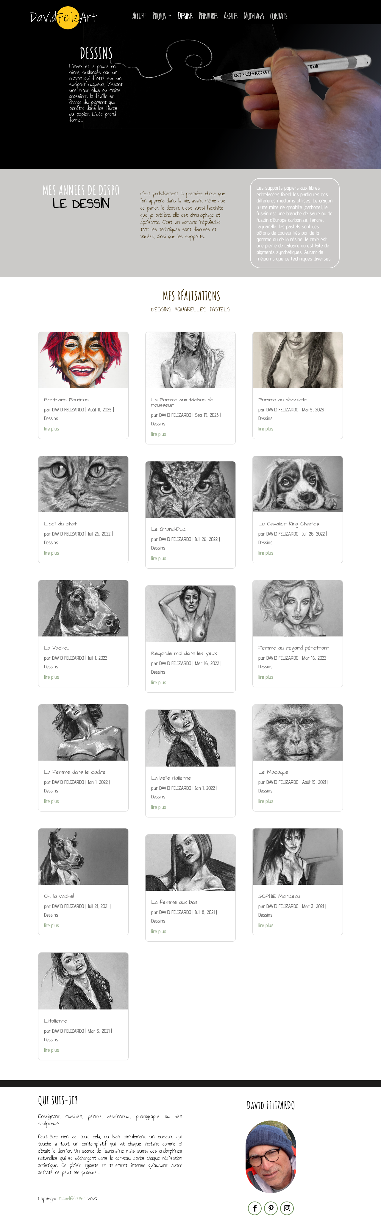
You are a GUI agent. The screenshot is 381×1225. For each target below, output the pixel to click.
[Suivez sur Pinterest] (271, 1208)
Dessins (185, 15)
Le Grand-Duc (168, 529)
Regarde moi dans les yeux (184, 653)
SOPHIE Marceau (279, 896)
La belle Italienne (171, 778)
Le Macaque (273, 772)
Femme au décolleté (282, 399)
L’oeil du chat (60, 524)
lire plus (51, 429)
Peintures (208, 15)
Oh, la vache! (59, 896)
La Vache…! (57, 648)
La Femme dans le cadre (75, 772)
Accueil (139, 15)
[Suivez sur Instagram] (287, 1208)
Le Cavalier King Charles (288, 524)
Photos (158, 15)
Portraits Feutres (66, 399)
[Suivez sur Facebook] (255, 1208)
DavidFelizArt (72, 1198)
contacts (278, 15)
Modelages (253, 15)
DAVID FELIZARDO (68, 410)
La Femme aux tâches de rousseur (182, 402)
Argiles (230, 15)
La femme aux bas (174, 902)
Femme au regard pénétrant (293, 648)
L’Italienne (55, 1021)
